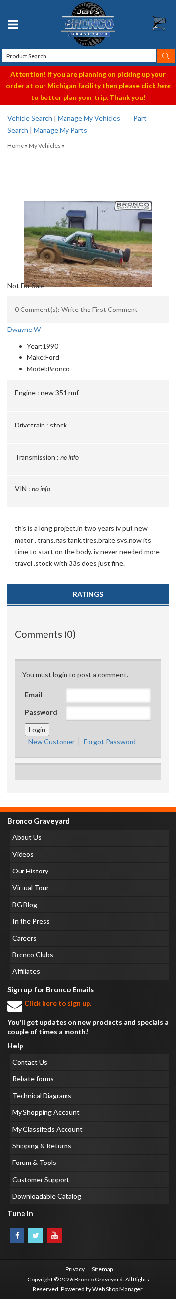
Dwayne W (24, 329)
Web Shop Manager (117, 1289)
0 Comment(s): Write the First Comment (76, 309)
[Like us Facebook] (17, 1235)
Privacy (75, 1269)
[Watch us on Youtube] (54, 1235)
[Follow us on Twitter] (35, 1235)
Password (41, 712)
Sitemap (102, 1269)
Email (34, 694)
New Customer (51, 741)
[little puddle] (88, 201)
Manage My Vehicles (89, 118)
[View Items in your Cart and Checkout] (164, 26)
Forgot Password (110, 741)
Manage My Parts (60, 130)
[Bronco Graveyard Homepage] (88, 24)
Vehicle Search (29, 118)
